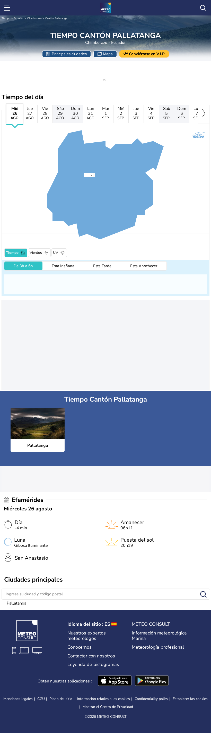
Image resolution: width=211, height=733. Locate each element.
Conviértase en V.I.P (147, 53)
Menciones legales (18, 698)
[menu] (8, 8)
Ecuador (19, 18)
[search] (203, 8)
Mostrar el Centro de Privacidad (108, 707)
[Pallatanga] (84, 174)
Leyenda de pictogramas (93, 664)
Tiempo (6, 18)
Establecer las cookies (190, 699)
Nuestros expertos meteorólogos (86, 636)
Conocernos (79, 647)
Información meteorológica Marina (159, 636)
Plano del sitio (60, 698)
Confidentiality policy (151, 698)
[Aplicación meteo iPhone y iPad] (114, 681)
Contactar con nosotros (91, 656)
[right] (203, 114)
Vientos (36, 252)
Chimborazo (34, 18)
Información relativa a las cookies (103, 698)
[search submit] (203, 594)
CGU (41, 698)
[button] (83, 174)
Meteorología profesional (158, 647)
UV (55, 252)
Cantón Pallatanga (56, 18)
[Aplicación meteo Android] (152, 681)
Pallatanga (16, 603)
